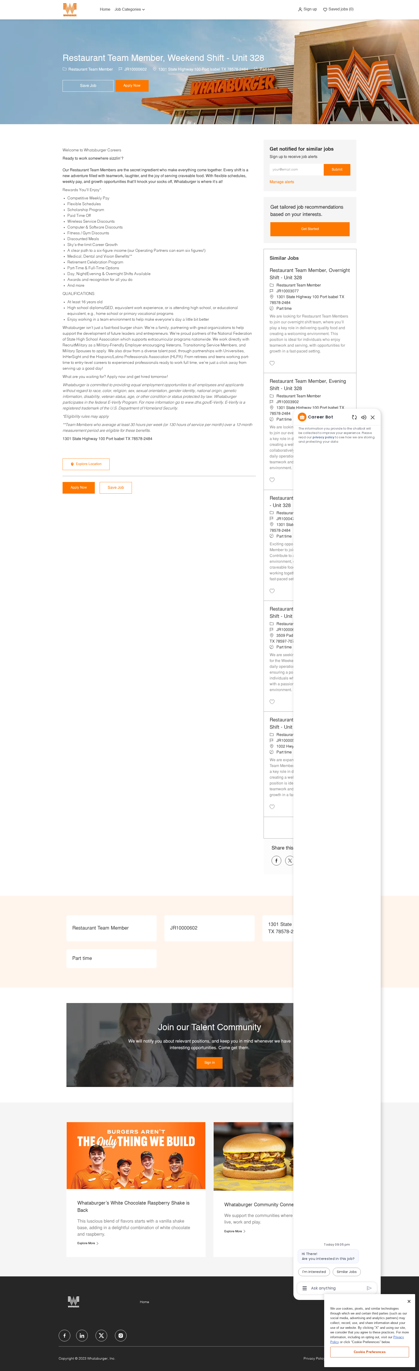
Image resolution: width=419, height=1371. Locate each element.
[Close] (409, 1301)
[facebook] (64, 1335)
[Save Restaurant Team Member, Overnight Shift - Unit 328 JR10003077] (272, 363)
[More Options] (305, 1288)
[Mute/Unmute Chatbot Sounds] (363, 417)
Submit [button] (337, 169)
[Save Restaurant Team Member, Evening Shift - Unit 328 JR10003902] (272, 480)
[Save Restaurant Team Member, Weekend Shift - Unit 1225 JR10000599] (272, 807)
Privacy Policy (314, 1358)
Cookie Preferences (370, 1352)
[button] (307, 9)
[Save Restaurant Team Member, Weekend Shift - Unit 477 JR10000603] (272, 702)
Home (105, 10)
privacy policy (323, 437)
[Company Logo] (70, 9)
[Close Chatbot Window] (373, 417)
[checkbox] (88, 86)
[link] (282, 182)
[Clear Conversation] (354, 417)
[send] (369, 1288)
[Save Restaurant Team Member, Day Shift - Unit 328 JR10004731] (272, 591)
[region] (337, 852)
